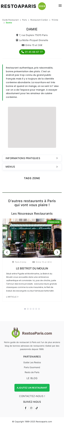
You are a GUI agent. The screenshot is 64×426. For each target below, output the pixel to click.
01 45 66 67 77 (34, 51)
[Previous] (7, 252)
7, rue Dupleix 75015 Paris (33, 35)
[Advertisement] (32, 127)
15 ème (55, 20)
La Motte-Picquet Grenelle (33, 40)
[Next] (57, 252)
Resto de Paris (32, 372)
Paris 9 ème (20, 262)
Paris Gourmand (32, 367)
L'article (11, 297)
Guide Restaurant (10, 20)
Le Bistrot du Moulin (32, 268)
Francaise (54, 222)
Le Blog (32, 378)
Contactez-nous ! (32, 396)
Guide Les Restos (32, 362)
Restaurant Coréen (39, 20)
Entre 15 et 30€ (33, 45)
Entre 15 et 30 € (44, 262)
